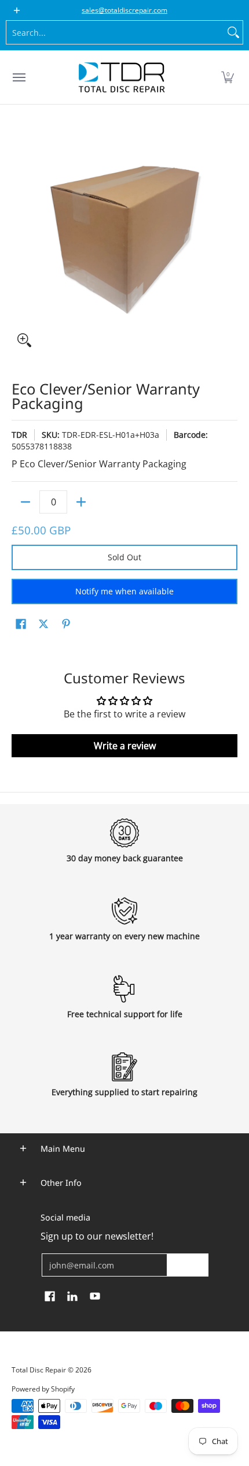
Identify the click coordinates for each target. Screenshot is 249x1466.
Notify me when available (124, 591)
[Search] (233, 32)
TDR (19, 434)
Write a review (125, 745)
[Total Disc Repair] (121, 77)
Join (187, 1264)
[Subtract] (25, 502)
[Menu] (18, 77)
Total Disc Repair (39, 1370)
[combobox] (115, 32)
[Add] (81, 502)
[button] (227, 77)
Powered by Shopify (43, 1389)
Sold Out (124, 557)
